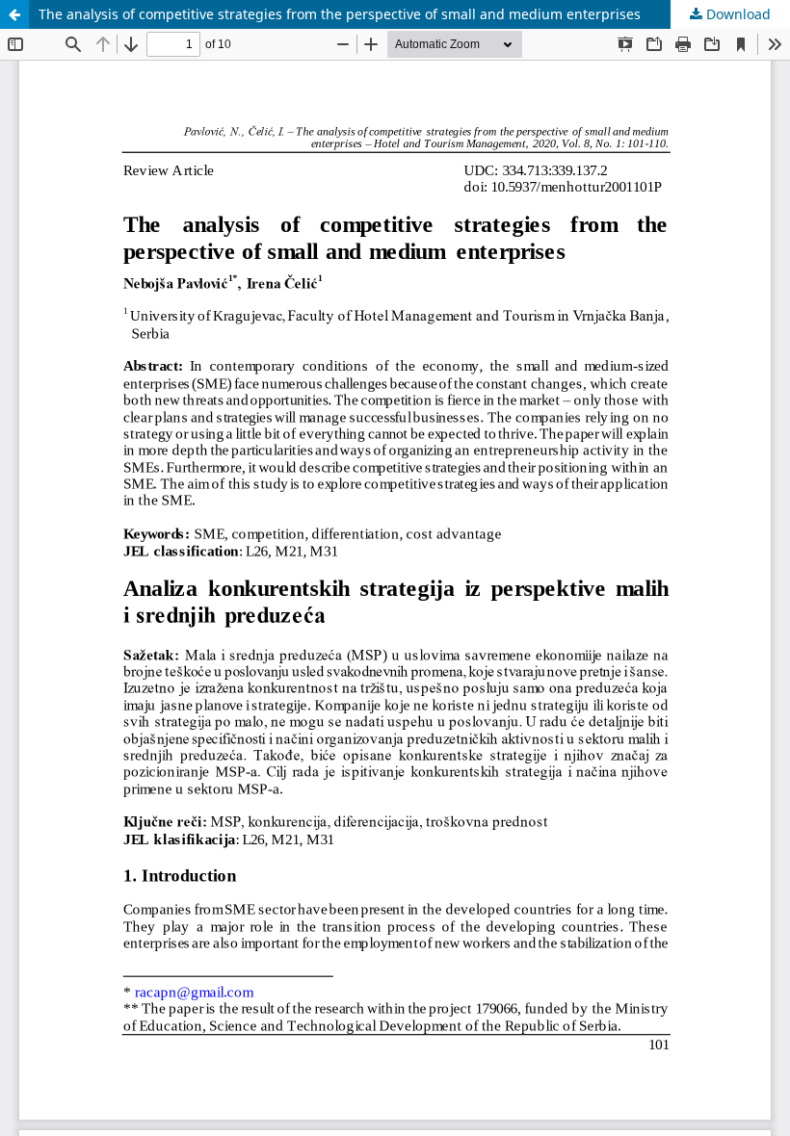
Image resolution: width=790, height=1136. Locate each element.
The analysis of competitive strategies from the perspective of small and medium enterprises (340, 14)
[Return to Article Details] (14, 14)
